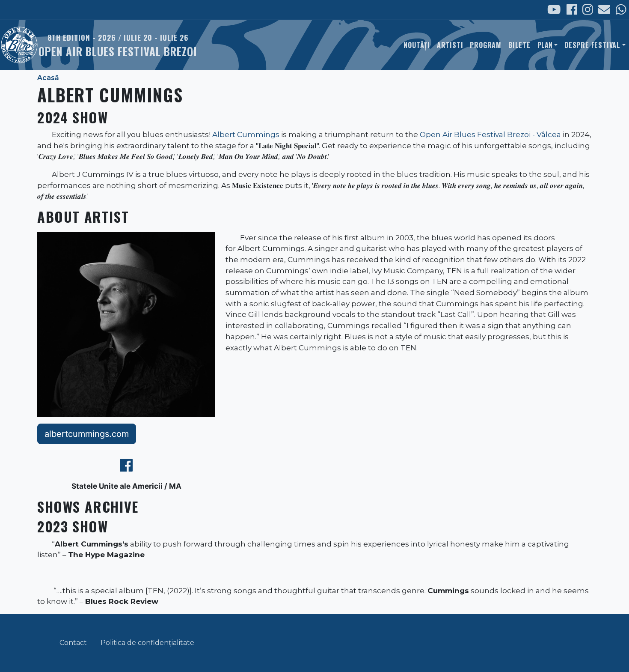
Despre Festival (592, 45)
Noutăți (417, 45)
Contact (73, 643)
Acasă (48, 78)
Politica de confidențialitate (147, 643)
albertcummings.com (87, 434)
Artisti (450, 45)
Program (485, 45)
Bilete (519, 45)
